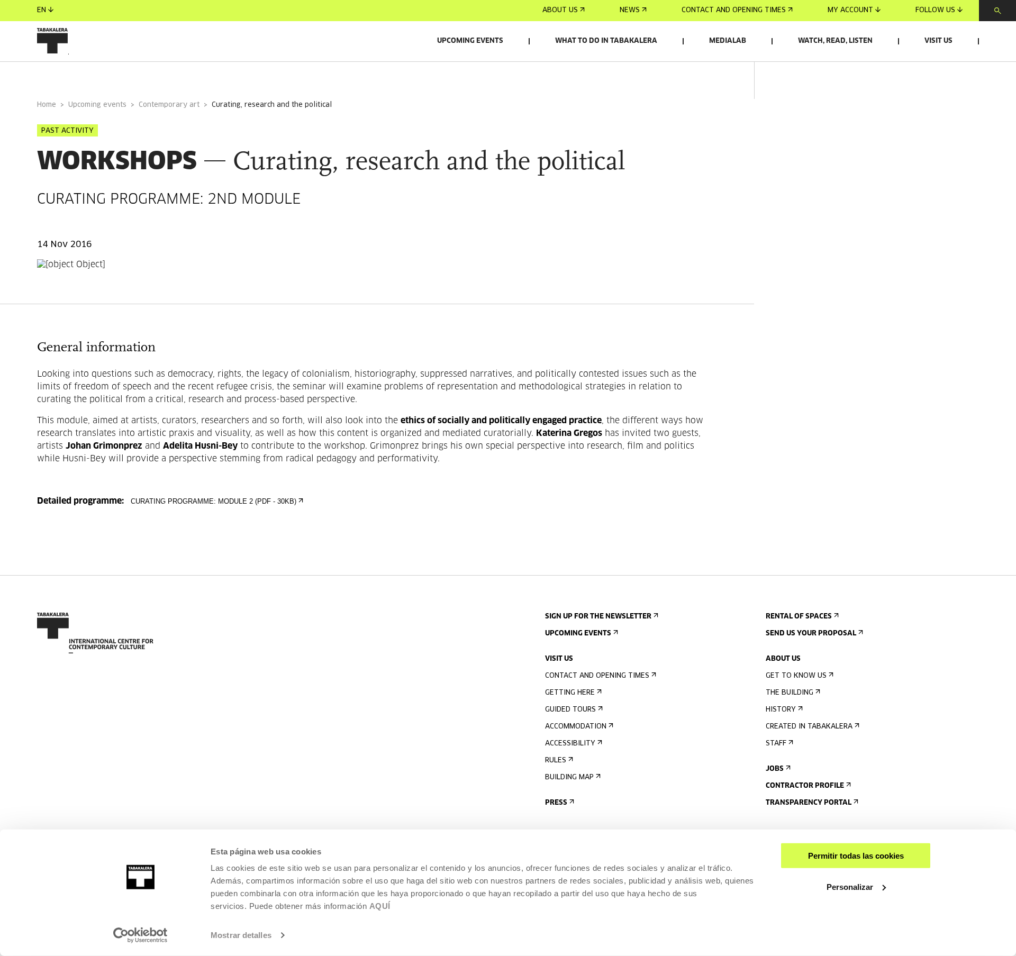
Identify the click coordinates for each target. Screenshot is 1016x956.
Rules (555, 760)
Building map (569, 777)
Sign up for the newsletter (598, 616)
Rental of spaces (799, 616)
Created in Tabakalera (809, 726)
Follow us (935, 10)
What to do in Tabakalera (606, 41)
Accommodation (575, 726)
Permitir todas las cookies (856, 855)
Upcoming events (470, 41)
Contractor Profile (805, 785)
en (41, 10)
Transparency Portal (808, 802)
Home (46, 105)
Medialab (727, 41)
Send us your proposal (811, 633)
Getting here (570, 692)
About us (560, 10)
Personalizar (850, 886)
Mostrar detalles (241, 935)
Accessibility (570, 743)
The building (789, 692)
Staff (776, 743)
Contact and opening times (734, 10)
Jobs (775, 769)
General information (79, 75)
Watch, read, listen (835, 41)
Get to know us (796, 675)
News (630, 10)
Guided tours (570, 709)
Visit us (938, 41)
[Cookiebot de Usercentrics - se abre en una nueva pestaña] (140, 935)
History (781, 709)
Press (556, 802)
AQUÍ (380, 906)
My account (850, 10)
